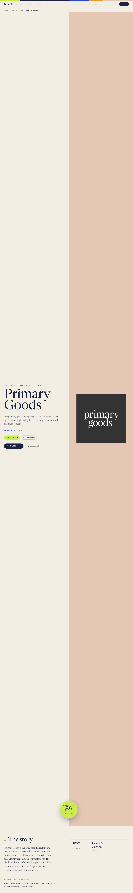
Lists (39, 4)
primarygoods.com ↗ (13, 430)
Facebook (19, 451)
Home (6, 11)
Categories (30, 4)
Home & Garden (17, 11)
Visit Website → (13, 446)
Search (114, 4)
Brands (19, 4)
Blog (46, 4)
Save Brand (34, 446)
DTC (8, 4)
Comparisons (85, 4)
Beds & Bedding (29, 437)
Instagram (9, 451)
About (95, 4)
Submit (104, 4)
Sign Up (124, 4)
